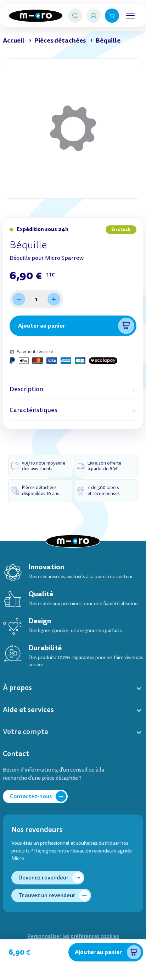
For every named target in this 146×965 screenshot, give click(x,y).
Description (26, 389)
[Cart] (112, 16)
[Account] (93, 16)
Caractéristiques (33, 410)
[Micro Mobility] (36, 15)
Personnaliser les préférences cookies (73, 936)
